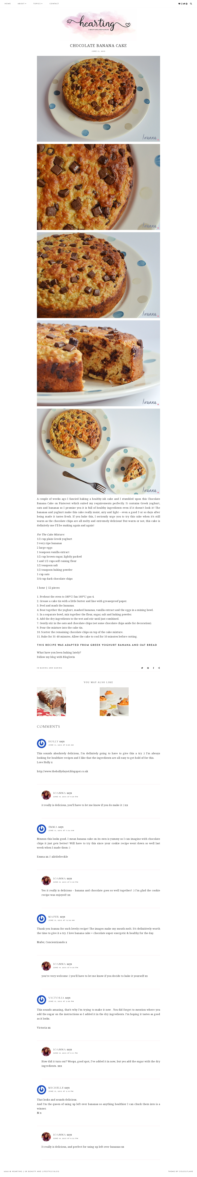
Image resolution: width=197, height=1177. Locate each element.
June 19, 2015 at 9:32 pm (65, 1138)
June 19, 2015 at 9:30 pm (65, 882)
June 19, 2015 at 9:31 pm (65, 1053)
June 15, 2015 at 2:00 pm (61, 1001)
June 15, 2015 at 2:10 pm (61, 1091)
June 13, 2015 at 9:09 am (61, 745)
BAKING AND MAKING (51, 668)
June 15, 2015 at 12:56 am (61, 920)
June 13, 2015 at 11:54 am (61, 830)
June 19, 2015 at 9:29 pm (65, 797)
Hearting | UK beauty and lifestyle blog (35, 1171)
